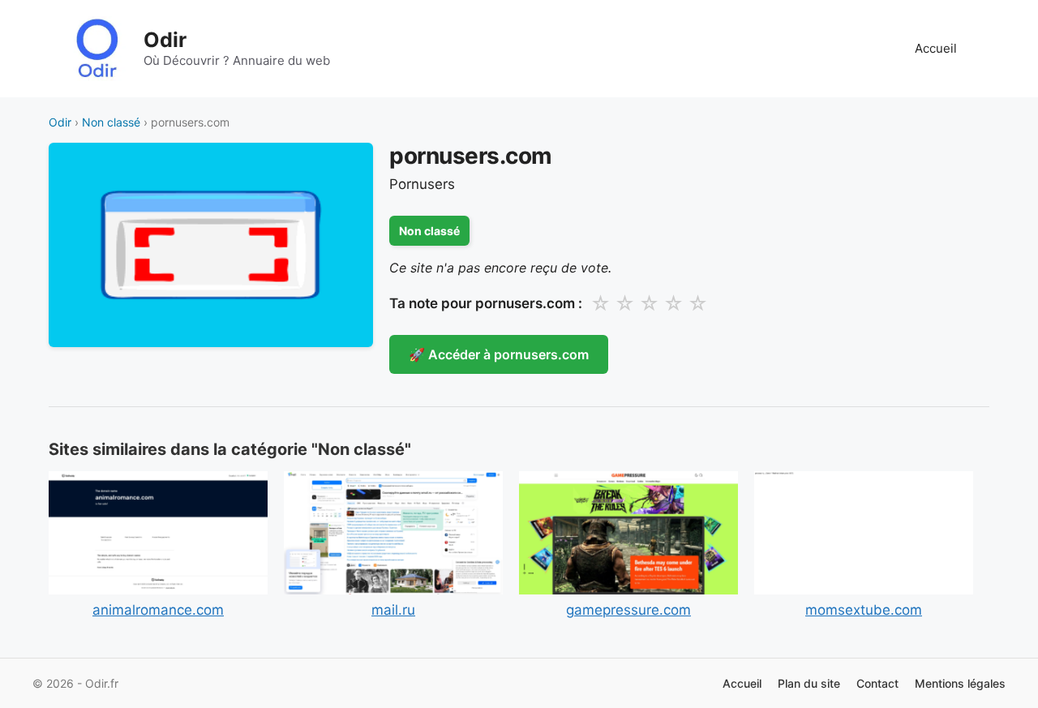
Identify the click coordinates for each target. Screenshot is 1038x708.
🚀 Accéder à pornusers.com (499, 354)
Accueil (936, 48)
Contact (877, 683)
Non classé (111, 122)
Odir (165, 40)
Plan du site (809, 683)
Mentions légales (960, 683)
